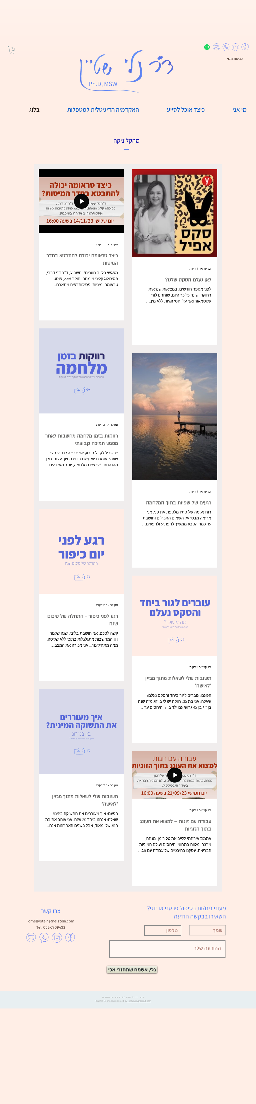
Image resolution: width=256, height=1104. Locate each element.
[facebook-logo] (245, 47)
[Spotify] (207, 47)
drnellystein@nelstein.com (51, 921)
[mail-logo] (216, 47)
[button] (12, 50)
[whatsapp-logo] (226, 47)
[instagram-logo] (235, 47)
